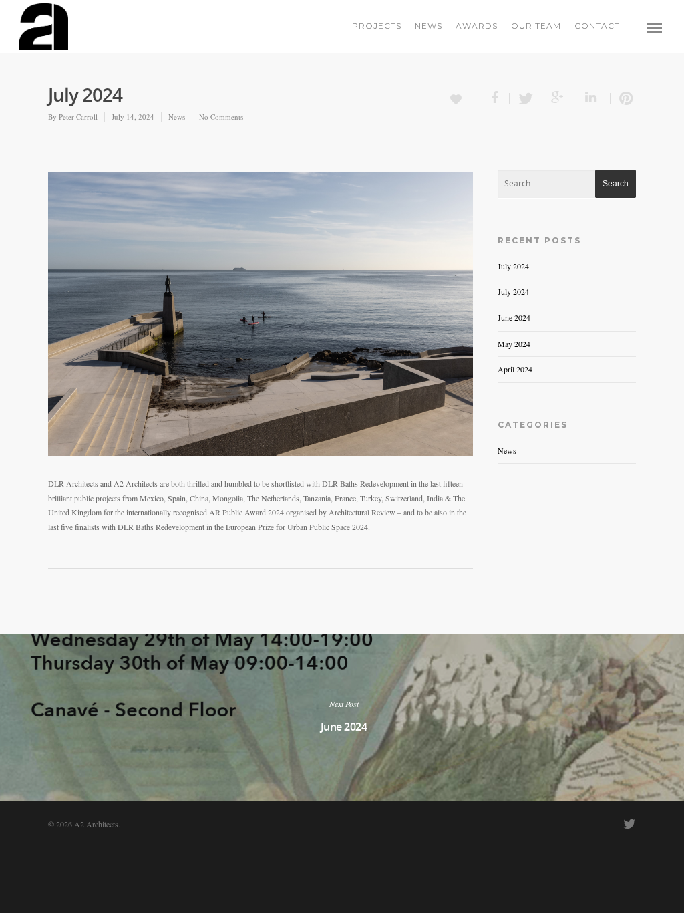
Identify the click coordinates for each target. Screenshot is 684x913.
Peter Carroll (78, 117)
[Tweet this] (526, 98)
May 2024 (514, 343)
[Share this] (495, 98)
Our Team (536, 26)
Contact (597, 26)
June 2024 (514, 317)
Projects (376, 26)
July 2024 (513, 266)
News (428, 26)
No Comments (221, 117)
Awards (477, 26)
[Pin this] (623, 98)
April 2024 (515, 369)
